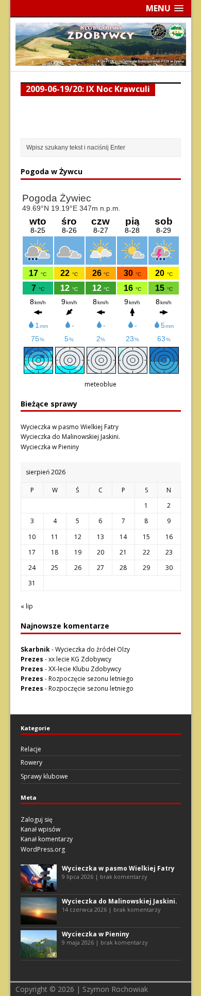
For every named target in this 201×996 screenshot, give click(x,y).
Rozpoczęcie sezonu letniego (90, 678)
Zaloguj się (37, 819)
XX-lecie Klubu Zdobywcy (84, 669)
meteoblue (100, 384)
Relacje (31, 749)
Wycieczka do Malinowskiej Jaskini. (70, 436)
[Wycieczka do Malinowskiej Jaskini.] (39, 919)
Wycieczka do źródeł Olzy (92, 649)
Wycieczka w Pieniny (50, 446)
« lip (27, 606)
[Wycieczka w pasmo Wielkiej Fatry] (39, 886)
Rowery (31, 762)
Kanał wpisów (40, 829)
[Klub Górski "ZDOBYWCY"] (100, 60)
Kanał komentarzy (47, 839)
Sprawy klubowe (44, 776)
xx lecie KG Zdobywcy (79, 659)
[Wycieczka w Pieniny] (39, 952)
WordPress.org (43, 849)
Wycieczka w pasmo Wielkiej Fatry (70, 426)
